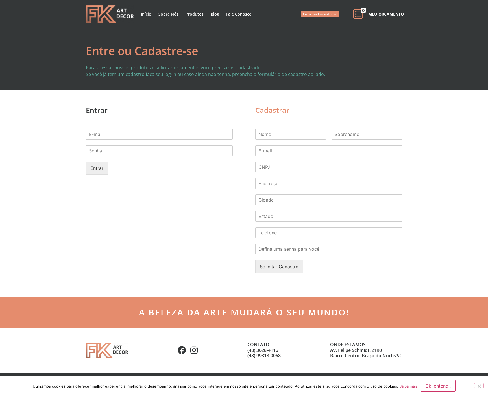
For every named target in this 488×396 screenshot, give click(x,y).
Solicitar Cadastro (279, 266)
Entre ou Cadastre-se (320, 14)
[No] (479, 385)
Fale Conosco (239, 14)
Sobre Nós (168, 14)
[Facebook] (182, 350)
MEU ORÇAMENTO (386, 14)
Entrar (96, 168)
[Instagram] (194, 350)
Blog (215, 14)
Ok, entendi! (438, 386)
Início (146, 14)
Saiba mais (408, 386)
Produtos (195, 14)
